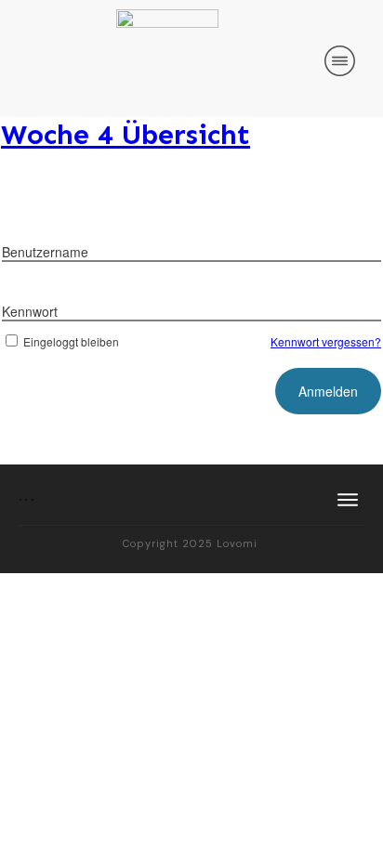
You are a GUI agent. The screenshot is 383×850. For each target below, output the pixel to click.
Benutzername (45, 251)
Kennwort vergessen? (326, 341)
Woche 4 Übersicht (125, 134)
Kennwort (30, 311)
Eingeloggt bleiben (71, 341)
